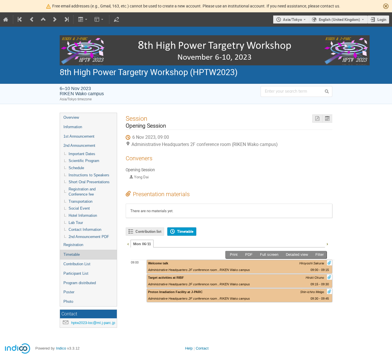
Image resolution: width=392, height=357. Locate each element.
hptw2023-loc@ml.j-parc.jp (93, 322)
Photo (68, 301)
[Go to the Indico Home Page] (5, 19)
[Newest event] (66, 19)
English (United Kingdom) (339, 19)
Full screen (269, 254)
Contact (202, 348)
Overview (71, 117)
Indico (61, 348)
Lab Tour (76, 223)
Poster (68, 292)
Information (72, 127)
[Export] (83, 19)
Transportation (80, 201)
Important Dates (82, 154)
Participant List (75, 273)
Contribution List (76, 264)
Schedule (76, 168)
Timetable (71, 254)
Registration (73, 245)
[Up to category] (43, 19)
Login (381, 19)
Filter (319, 254)
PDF (249, 254)
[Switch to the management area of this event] (116, 19)
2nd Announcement (79, 145)
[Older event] (32, 19)
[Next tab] (327, 243)
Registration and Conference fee (82, 192)
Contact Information (85, 229)
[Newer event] (55, 19)
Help (189, 348)
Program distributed (79, 283)
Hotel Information (83, 215)
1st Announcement (78, 136)
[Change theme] (99, 19)
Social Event (79, 208)
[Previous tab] (128, 243)
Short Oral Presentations (89, 182)
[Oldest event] (20, 19)
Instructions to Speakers (89, 175)
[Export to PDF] (317, 118)
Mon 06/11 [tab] (142, 244)
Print (234, 254)
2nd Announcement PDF (89, 237)
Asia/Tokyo (292, 19)
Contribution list (148, 231)
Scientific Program (84, 161)
